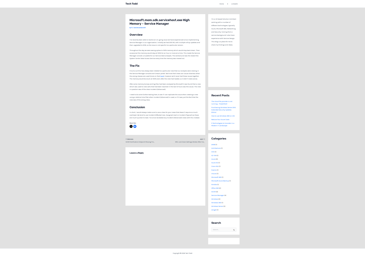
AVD (212, 152)
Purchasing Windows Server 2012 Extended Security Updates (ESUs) (223, 109)
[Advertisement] (225, 71)
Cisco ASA (215, 166)
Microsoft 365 (216, 177)
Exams (213, 170)
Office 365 (215, 188)
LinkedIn (234, 4)
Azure (213, 159)
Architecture (216, 148)
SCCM (213, 192)
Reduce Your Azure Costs (220, 119)
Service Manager (217, 195)
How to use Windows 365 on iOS (223, 116)
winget (213, 210)
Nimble (214, 184)
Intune (213, 173)
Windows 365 (216, 203)
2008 (213, 144)
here (162, 76)
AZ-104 (213, 155)
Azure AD (214, 163)
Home (221, 4)
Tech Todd (131, 3)
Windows (214, 199)
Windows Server (217, 206)
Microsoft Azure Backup (220, 181)
